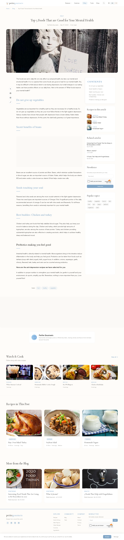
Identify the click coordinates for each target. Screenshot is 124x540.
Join (115, 520)
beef (97, 207)
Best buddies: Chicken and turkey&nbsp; (96, 95)
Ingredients (56, 530)
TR (116, 3)
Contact (79, 520)
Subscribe (100, 186)
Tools (92, 3)
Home (7, 8)
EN (112, 3)
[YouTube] (18, 523)
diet (110, 201)
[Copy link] (10, 102)
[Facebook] (11, 523)
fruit (89, 204)
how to (104, 201)
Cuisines (76, 3)
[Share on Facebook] (10, 93)
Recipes (67, 3)
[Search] (103, 3)
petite (16, 3)
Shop (97, 3)
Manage (116, 536)
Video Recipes (57, 525)
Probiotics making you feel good (98, 99)
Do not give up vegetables (30, 100)
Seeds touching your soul (29, 187)
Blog (85, 3)
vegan (99, 204)
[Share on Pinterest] (10, 97)
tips (94, 204)
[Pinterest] (15, 523)
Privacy (79, 522)
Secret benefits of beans (28, 127)
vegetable (97, 201)
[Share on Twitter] (10, 89)
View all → (114, 357)
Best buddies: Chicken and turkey (34, 215)
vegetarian (90, 207)
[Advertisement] (49, 151)
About (79, 517)
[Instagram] (7, 523)
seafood (106, 204)
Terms (79, 525)
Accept (107, 536)
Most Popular (56, 522)
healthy (90, 201)
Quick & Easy (56, 520)
